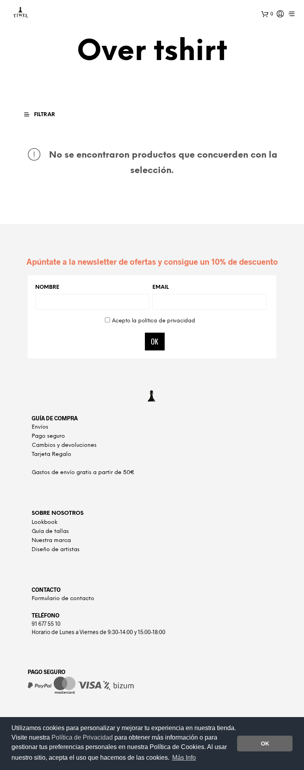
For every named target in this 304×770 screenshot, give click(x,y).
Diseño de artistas (56, 550)
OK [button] (265, 743)
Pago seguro (48, 436)
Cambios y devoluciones (64, 445)
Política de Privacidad (82, 737)
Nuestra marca (51, 541)
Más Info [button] (184, 757)
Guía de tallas (50, 532)
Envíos (40, 427)
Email (160, 287)
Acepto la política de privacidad (153, 321)
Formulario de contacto (63, 599)
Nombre (47, 287)
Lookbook (44, 522)
